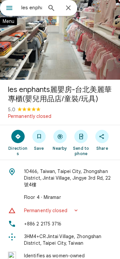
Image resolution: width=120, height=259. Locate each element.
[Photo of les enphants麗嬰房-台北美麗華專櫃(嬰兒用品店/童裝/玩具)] (60, 40)
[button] (60, 210)
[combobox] (31, 8)
